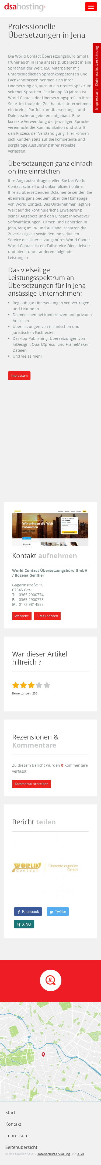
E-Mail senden (47, 616)
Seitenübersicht (21, 1147)
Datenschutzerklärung (96, 66)
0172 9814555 (31, 604)
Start (10, 1112)
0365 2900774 (31, 594)
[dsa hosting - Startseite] (30, 7)
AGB (80, 1154)
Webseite (22, 616)
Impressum (96, 99)
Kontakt (13, 1124)
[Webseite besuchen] (50, 527)
